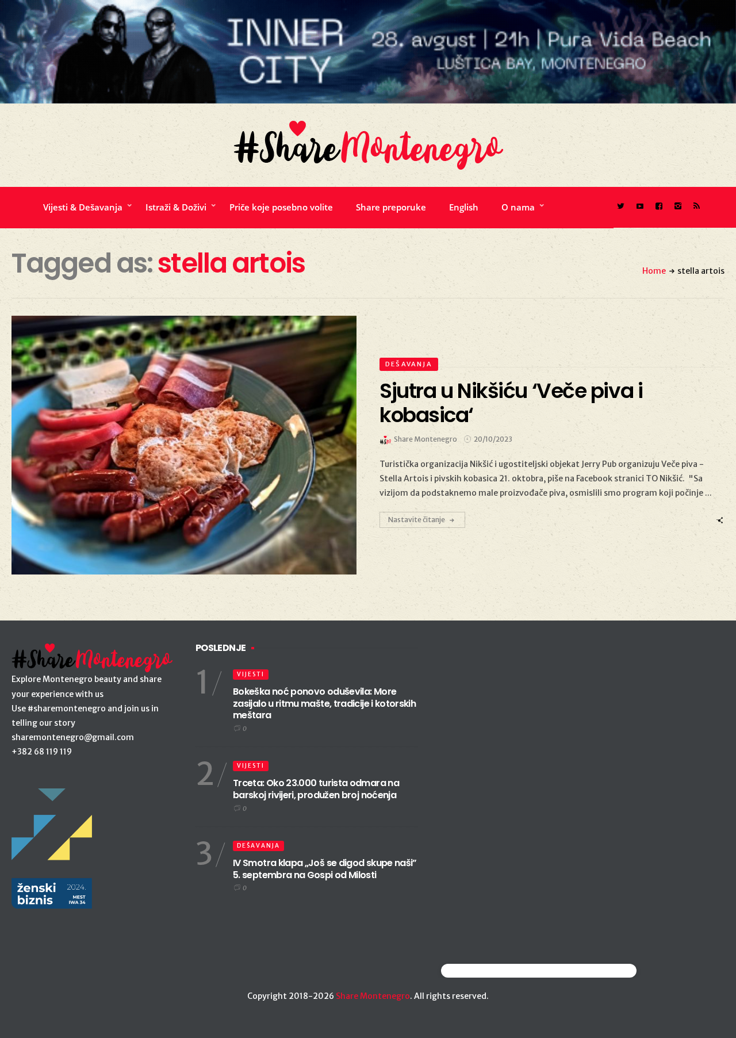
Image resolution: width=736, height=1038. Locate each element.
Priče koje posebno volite (281, 207)
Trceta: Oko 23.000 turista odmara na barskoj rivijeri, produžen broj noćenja (316, 789)
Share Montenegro (373, 996)
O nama (518, 207)
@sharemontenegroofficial (491, 970)
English (463, 207)
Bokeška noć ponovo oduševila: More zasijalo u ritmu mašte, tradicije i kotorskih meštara (324, 703)
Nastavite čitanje (416, 519)
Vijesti (250, 674)
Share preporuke (391, 207)
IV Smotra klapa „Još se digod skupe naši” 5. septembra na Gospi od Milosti (325, 869)
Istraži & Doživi (175, 207)
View (177, 445)
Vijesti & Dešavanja (82, 207)
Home (654, 271)
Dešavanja (408, 364)
